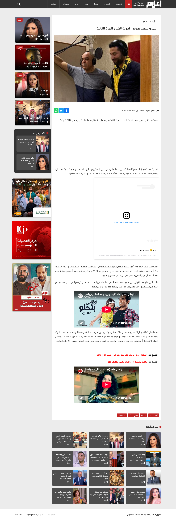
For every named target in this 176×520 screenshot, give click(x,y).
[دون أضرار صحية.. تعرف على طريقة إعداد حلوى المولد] (117, 478)
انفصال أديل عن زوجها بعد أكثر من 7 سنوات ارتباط (127, 355)
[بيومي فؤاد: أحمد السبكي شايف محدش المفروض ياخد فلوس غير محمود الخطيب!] (117, 459)
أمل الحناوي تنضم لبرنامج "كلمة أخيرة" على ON (136, 438)
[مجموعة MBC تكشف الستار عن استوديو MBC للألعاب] (117, 440)
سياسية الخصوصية (35, 514)
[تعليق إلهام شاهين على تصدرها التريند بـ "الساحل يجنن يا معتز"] (80, 496)
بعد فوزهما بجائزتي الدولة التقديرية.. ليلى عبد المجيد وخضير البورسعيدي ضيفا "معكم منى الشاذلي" (99, 497)
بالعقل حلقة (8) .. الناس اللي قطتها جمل (127, 361)
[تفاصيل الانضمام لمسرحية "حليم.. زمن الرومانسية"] (32, 57)
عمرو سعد (121, 415)
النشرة (107, 4)
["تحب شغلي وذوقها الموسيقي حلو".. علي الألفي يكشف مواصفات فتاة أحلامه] (80, 459)
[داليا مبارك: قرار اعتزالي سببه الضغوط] (32, 85)
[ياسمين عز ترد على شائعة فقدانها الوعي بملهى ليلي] (153, 496)
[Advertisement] (106, 147)
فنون (86, 4)
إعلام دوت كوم (151, 110)
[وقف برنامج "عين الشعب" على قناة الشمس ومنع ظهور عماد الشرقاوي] (153, 459)
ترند (76, 4)
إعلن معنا (18, 514)
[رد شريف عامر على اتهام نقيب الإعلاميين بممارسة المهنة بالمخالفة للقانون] (80, 478)
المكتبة (53, 4)
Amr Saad (110, 255)
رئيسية (143, 415)
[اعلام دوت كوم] (153, 4)
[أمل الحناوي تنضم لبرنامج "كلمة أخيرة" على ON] (153, 440)
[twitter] (61, 110)
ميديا (96, 4)
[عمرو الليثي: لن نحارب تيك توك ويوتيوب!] (153, 478)
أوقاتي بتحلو (154, 415)
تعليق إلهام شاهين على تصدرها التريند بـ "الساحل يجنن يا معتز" (62, 494)
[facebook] (66, 110)
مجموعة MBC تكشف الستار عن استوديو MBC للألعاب (99, 438)
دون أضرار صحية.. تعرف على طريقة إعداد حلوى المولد (99, 476)
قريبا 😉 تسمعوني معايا (147, 250)
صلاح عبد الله (133, 415)
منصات (65, 4)
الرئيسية (119, 4)
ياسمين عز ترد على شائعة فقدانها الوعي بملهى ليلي (137, 494)
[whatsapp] (56, 110)
